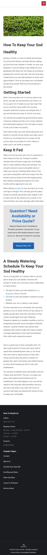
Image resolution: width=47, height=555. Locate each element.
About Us (6, 461)
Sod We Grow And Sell (11, 467)
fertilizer (17, 188)
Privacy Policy (15, 552)
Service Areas (8, 488)
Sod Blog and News (10, 472)
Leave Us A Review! (10, 483)
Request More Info (23, 246)
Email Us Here (8, 445)
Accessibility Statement (28, 552)
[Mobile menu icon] (44, 3)
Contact (6, 456)
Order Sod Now (9, 478)
